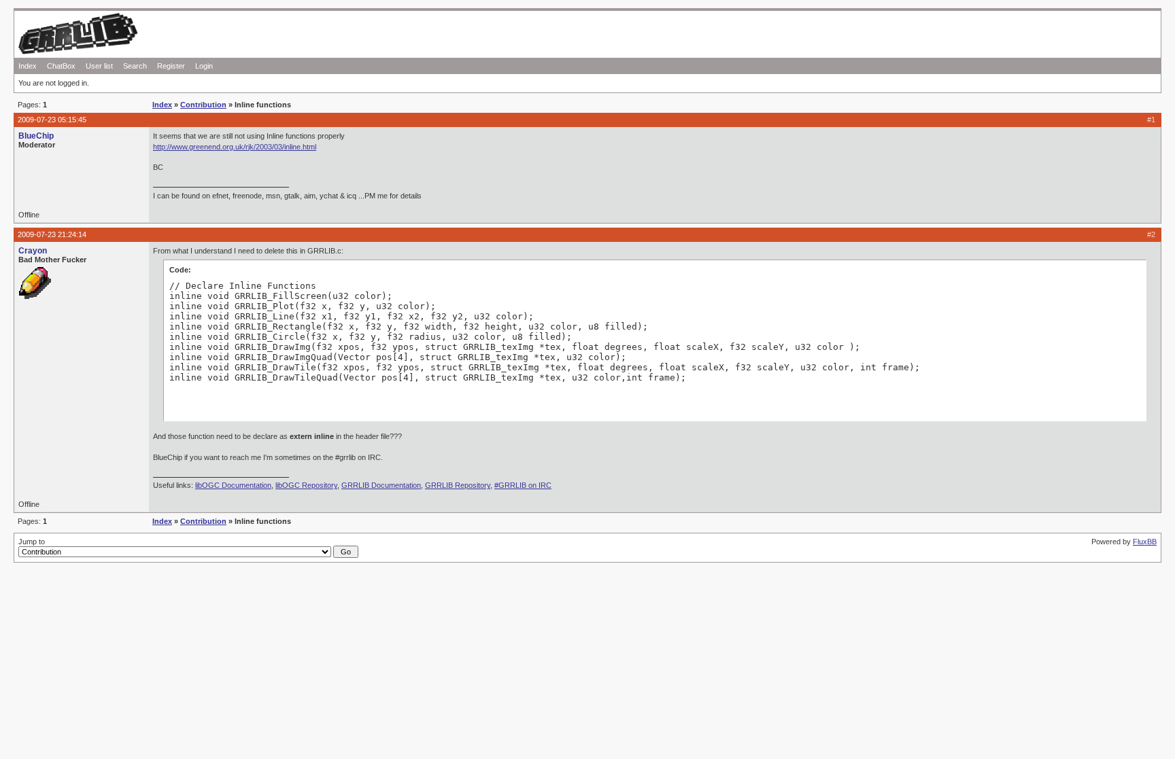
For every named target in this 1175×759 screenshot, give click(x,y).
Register (171, 66)
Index (27, 66)
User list (99, 66)
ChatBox (61, 66)
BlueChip (36, 136)
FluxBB (1145, 541)
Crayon (32, 250)
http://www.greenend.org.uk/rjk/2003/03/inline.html (234, 147)
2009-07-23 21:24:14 (52, 234)
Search (135, 66)
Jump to (31, 541)
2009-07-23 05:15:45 (52, 120)
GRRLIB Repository (457, 485)
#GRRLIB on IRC (522, 485)
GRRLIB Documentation (381, 485)
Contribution (203, 105)
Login (204, 66)
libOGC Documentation (233, 485)
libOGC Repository (306, 485)
